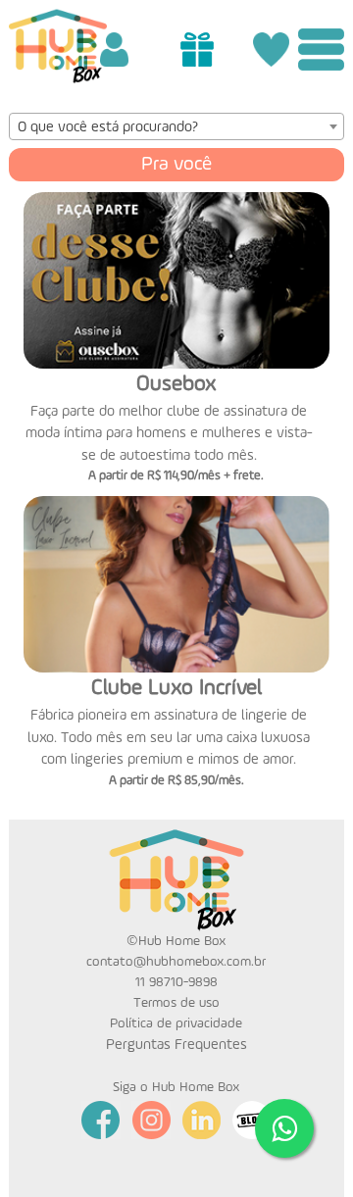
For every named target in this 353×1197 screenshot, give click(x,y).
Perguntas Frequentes (176, 1044)
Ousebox (176, 384)
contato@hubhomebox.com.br (176, 962)
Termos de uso (176, 1003)
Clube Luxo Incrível (176, 688)
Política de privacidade (176, 1023)
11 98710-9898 (176, 982)
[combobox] (177, 126)
